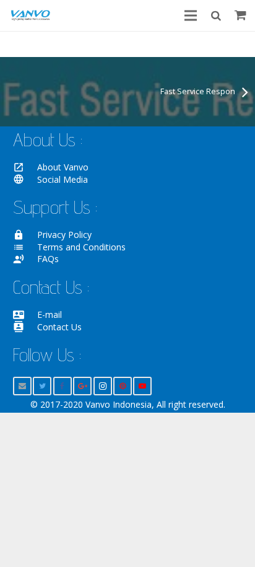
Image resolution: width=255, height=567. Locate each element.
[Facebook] (62, 386)
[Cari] (215, 15)
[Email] (22, 386)
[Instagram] (102, 386)
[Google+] (82, 386)
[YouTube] (142, 386)
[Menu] (191, 15)
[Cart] (240, 15)
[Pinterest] (122, 386)
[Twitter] (42, 386)
